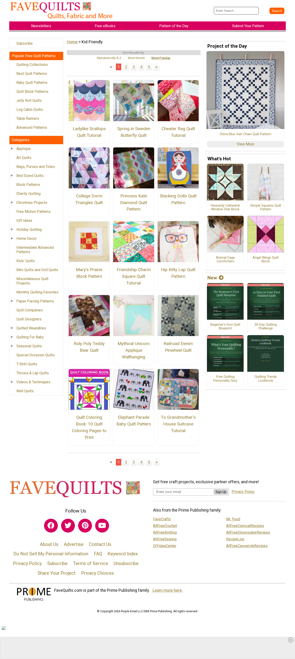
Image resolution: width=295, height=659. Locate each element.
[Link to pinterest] (85, 526)
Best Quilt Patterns (31, 73)
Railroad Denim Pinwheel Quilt (178, 347)
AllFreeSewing (165, 539)
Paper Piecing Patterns (35, 301)
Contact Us (100, 544)
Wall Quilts (25, 391)
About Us (49, 544)
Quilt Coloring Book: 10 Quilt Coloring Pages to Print (89, 427)
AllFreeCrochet (165, 526)
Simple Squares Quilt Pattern (265, 207)
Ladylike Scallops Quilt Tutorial (89, 132)
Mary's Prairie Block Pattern (89, 273)
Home (72, 42)
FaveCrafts (162, 519)
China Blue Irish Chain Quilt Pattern (245, 134)
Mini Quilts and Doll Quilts (37, 270)
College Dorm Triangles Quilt (89, 199)
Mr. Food (233, 519)
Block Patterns (28, 184)
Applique (23, 148)
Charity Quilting (28, 193)
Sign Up (220, 492)
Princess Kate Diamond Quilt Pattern (133, 202)
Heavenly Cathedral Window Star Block (225, 207)
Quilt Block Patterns (32, 91)
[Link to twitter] (68, 526)
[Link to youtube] (102, 526)
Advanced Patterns (31, 127)
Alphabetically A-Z (109, 58)
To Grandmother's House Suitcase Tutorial (178, 424)
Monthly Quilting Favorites (37, 292)
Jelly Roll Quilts (29, 100)
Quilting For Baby (30, 337)
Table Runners (27, 118)
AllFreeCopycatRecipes (245, 526)
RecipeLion (235, 539)
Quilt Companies (29, 310)
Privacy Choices (97, 573)
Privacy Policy (27, 563)
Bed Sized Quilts (30, 175)
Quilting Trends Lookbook (266, 379)
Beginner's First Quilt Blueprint (225, 327)
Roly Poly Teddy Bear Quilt (89, 347)
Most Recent (136, 58)
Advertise (73, 544)
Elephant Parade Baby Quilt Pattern (133, 421)
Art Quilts (23, 157)
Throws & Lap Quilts (32, 373)
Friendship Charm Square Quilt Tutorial (134, 276)
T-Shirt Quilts (26, 364)
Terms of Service (90, 563)
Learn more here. (168, 590)
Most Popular (161, 58)
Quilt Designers (28, 319)
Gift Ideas (24, 220)
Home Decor (26, 238)
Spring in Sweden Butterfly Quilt (133, 132)
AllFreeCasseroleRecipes (247, 546)
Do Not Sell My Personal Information (50, 553)
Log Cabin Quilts (29, 109)
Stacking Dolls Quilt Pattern (178, 199)
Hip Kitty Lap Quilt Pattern (178, 273)
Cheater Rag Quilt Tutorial (178, 132)
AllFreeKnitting (165, 532)
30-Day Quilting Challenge (265, 327)
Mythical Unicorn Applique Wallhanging (134, 350)
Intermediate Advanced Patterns (35, 249)
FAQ (98, 553)
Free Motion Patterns (33, 211)
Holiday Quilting (29, 229)
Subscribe (24, 43)
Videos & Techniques (33, 382)
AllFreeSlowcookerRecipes (248, 532)
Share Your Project (57, 573)
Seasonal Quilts (29, 346)
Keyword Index (123, 553)
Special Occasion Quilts (35, 355)
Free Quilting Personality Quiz (225, 379)
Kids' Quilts (25, 261)
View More (245, 144)
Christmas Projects (31, 202)
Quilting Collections (32, 64)
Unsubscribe (126, 563)
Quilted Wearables (31, 328)
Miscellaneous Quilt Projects (32, 281)
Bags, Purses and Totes (35, 166)
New (212, 278)
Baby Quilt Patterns (31, 82)
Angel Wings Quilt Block (266, 260)
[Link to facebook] (51, 526)
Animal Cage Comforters (225, 260)
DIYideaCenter (164, 546)
